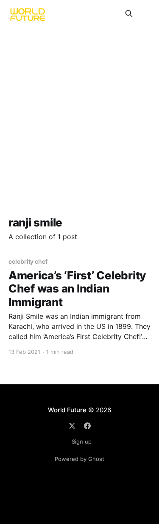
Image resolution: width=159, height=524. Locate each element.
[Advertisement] (79, 110)
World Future (67, 410)
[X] (72, 425)
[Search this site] (129, 13)
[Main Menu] (145, 13)
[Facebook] (87, 425)
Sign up (82, 441)
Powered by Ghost (79, 458)
